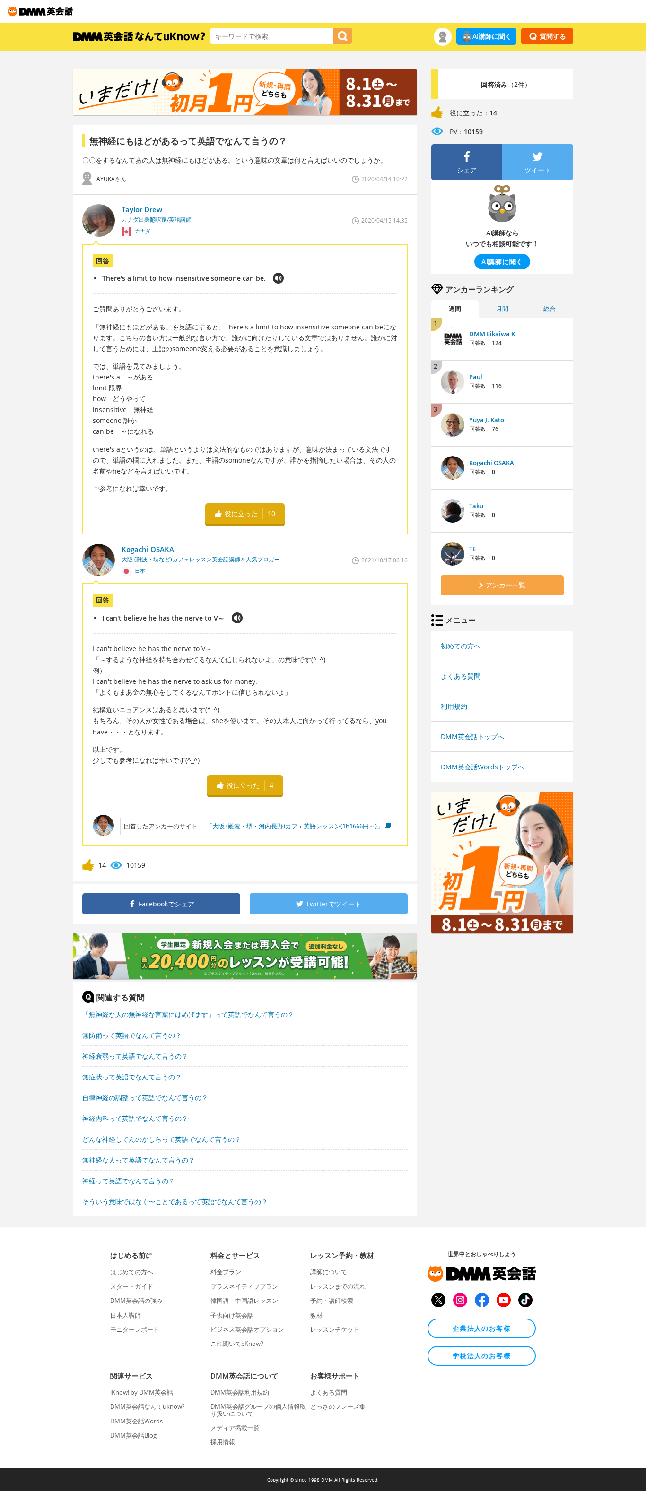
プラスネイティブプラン (244, 1286)
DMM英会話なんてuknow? (147, 1406)
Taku (476, 505)
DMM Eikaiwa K (492, 333)
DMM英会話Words (136, 1421)
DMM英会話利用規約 (239, 1392)
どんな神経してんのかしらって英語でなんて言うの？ (161, 1139)
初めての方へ (460, 645)
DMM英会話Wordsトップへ (482, 766)
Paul (475, 376)
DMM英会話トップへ (472, 736)
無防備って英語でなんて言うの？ (132, 1035)
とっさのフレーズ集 (338, 1406)
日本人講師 (125, 1315)
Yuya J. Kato (486, 419)
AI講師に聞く (492, 36)
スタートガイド (131, 1286)
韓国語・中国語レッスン (244, 1300)
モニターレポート (134, 1329)
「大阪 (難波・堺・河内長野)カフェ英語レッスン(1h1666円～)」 (294, 826)
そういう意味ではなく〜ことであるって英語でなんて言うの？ (175, 1201)
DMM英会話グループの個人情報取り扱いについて (258, 1409)
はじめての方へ (131, 1271)
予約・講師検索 (331, 1300)
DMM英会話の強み (136, 1300)
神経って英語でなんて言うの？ (128, 1180)
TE (472, 548)
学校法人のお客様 (482, 1355)
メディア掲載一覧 (235, 1427)
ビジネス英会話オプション (247, 1329)
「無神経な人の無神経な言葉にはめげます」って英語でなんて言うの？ (188, 1014)
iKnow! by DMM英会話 (141, 1392)
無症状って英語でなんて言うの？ (132, 1076)
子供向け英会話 (231, 1315)
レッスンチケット (334, 1329)
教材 (316, 1315)
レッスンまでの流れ (338, 1286)
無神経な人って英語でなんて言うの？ (138, 1159)
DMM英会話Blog (133, 1435)
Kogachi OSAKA (491, 462)
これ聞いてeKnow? (236, 1343)
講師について (328, 1271)
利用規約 (454, 706)
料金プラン (225, 1271)
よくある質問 (460, 676)
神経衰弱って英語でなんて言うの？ (135, 1055)
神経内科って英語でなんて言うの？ (135, 1118)
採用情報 (222, 1442)
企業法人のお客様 (482, 1328)
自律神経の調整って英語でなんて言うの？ (145, 1097)
